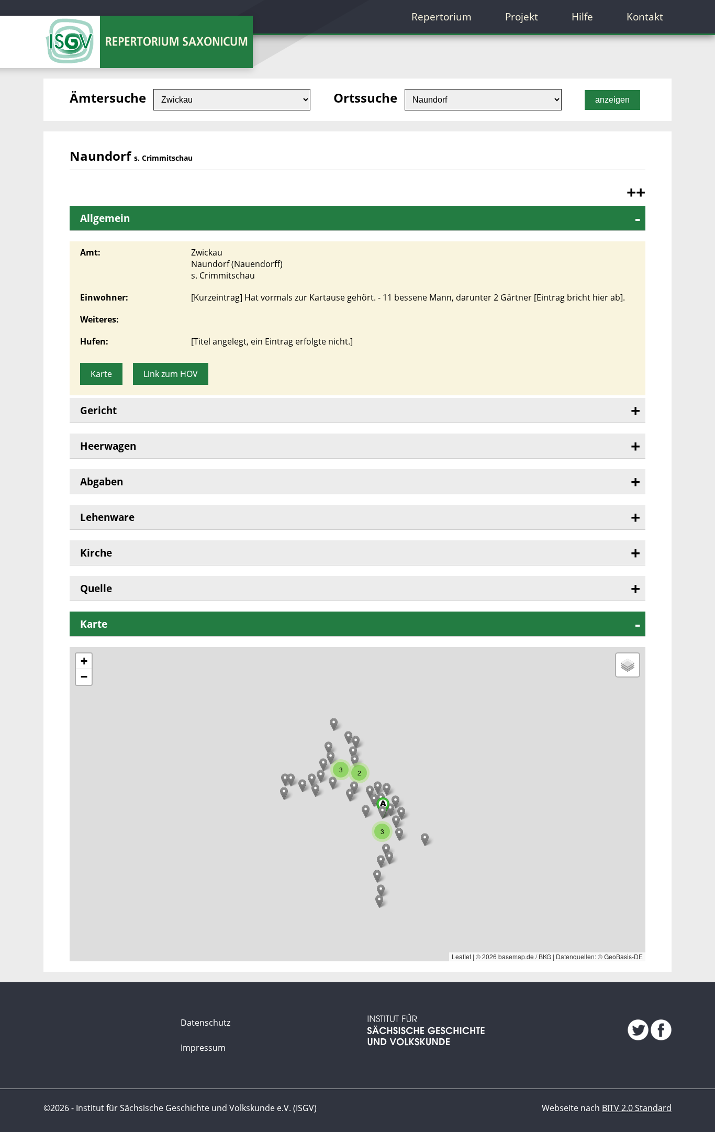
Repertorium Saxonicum (172, 41)
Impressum (203, 1047)
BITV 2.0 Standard (637, 1108)
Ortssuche (365, 97)
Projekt (521, 16)
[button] (334, 724)
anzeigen (612, 99)
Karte (101, 374)
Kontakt (645, 16)
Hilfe (582, 16)
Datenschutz (205, 1022)
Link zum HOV (170, 374)
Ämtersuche (108, 97)
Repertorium (441, 16)
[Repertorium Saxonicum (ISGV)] (71, 34)
